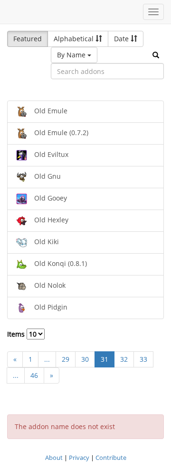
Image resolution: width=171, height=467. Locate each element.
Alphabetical (74, 38)
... (47, 359)
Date (122, 38)
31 (104, 359)
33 (143, 359)
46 (34, 375)
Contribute (110, 457)
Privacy (79, 457)
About (54, 457)
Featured (27, 38)
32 (124, 359)
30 (85, 359)
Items (17, 334)
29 (65, 359)
